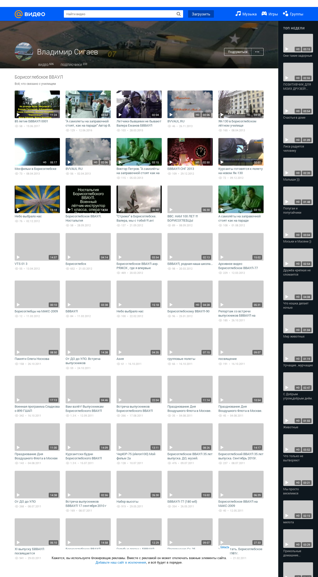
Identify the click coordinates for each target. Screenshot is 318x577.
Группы (296, 13)
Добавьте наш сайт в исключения (121, 562)
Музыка (249, 13)
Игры (273, 13)
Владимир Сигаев (67, 51)
